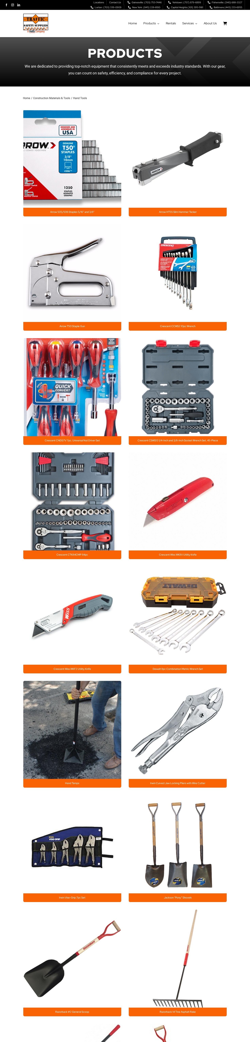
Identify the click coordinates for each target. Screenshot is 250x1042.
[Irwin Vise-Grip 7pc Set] (72, 798)
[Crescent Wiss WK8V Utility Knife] (178, 455)
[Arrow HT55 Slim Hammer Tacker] (178, 112)
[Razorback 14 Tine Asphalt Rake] (178, 912)
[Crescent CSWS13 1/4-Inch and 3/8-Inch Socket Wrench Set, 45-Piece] (178, 341)
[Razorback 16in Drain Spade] (178, 1027)
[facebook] (6, 5)
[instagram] (12, 5)
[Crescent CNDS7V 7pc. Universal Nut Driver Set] (72, 341)
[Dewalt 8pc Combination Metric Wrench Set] (178, 569)
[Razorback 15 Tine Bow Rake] (72, 1027)
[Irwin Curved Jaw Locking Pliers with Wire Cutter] (178, 684)
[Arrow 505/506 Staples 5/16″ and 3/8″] (72, 112)
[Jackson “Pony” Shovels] (178, 798)
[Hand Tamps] (72, 684)
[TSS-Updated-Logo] (35, 15)
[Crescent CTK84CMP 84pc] (72, 455)
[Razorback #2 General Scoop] (72, 912)
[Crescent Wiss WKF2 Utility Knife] (72, 569)
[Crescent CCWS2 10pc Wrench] (178, 227)
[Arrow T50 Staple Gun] (72, 227)
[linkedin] (18, 5)
